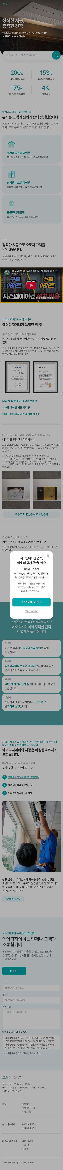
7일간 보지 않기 (31, 611)
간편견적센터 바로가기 (31, 602)
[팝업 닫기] (48, 556)
